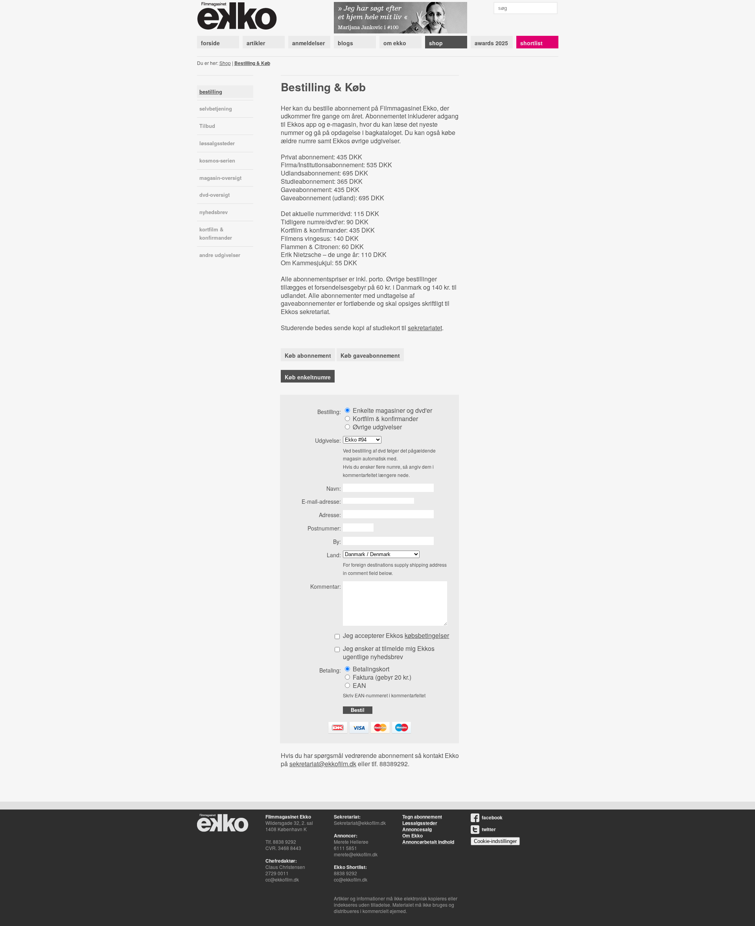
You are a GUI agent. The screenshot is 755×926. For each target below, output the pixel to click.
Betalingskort (370, 668)
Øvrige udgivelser (376, 426)
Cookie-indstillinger (495, 841)
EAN (358, 685)
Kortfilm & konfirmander (384, 418)
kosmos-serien (217, 160)
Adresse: (330, 515)
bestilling (210, 91)
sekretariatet (425, 327)
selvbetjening (215, 108)
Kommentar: (325, 586)
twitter (489, 829)
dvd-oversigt (214, 194)
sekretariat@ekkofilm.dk (322, 763)
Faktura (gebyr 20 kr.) (381, 677)
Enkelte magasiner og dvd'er (391, 410)
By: (337, 541)
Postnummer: (324, 528)
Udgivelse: (328, 440)
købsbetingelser (427, 635)
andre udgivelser (219, 255)
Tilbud (207, 125)
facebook (492, 817)
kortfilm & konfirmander (215, 233)
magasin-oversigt (220, 177)
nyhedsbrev (213, 212)
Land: (334, 555)
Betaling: (330, 670)
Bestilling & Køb (252, 63)
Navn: (333, 488)
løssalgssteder (217, 143)
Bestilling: (329, 412)
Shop (225, 62)
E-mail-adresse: (321, 501)
